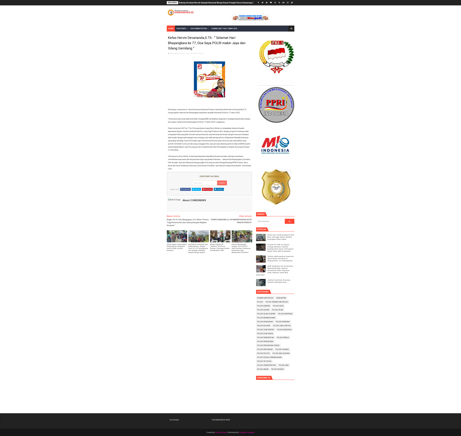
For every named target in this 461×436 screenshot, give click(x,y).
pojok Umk (284, 365)
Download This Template (224, 29)
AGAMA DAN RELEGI (265, 298)
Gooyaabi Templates (247, 432)
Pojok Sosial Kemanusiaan (269, 357)
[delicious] (292, 2)
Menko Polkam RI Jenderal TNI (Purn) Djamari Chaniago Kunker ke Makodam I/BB (220, 247)
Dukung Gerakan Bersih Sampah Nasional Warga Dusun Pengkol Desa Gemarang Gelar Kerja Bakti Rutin (226, 3)
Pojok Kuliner (263, 325)
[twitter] (262, 2)
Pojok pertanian (265, 349)
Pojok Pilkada (282, 349)
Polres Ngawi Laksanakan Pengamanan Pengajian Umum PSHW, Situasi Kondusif (177, 247)
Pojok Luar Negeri (265, 329)
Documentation (199, 29)
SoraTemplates (221, 432)
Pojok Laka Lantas (282, 325)
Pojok (260, 302)
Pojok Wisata (277, 369)
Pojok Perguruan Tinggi (268, 345)
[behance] (283, 2)
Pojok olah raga (265, 333)
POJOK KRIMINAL (283, 322)
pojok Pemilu (283, 337)
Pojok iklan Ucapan (266, 314)
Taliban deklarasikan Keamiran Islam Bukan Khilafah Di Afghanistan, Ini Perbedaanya (280, 258)
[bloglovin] (271, 2)
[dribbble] (275, 2)
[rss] (279, 2)
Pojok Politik (263, 353)
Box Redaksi (174, 420)
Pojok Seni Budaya (281, 353)
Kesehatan (281, 298)
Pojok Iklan (277, 310)
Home (171, 29)
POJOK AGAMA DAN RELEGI (277, 302)
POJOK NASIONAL (284, 329)
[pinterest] (267, 2)
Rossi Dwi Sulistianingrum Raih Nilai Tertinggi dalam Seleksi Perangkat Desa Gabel (280, 237)
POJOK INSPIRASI (285, 314)
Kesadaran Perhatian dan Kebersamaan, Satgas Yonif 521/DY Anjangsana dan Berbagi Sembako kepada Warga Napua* (198, 248)
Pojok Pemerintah (265, 337)
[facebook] (258, 2)
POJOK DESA (278, 306)
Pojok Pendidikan (265, 341)
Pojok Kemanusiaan (266, 318)
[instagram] (288, 2)
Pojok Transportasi (266, 365)
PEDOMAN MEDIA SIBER (221, 420)
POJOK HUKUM (263, 310)
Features (181, 29)
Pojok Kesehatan (265, 322)
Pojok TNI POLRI (198, 53)
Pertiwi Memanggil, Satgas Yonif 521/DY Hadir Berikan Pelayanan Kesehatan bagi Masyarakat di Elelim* (241, 248)
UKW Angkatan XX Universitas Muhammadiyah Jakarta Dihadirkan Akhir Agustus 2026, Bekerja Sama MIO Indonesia (274, 270)
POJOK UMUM (262, 369)
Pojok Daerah (263, 306)
